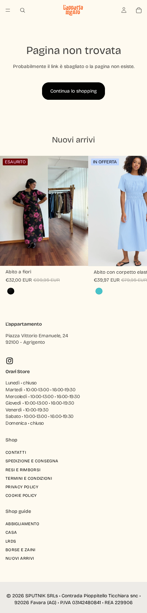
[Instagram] (9, 361)
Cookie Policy (21, 495)
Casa (11, 532)
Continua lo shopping (73, 91)
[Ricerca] (22, 10)
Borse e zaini (20, 549)
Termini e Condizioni (28, 478)
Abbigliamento (22, 523)
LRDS (10, 541)
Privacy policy (21, 487)
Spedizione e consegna (31, 461)
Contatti (15, 452)
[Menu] (8, 10)
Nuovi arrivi (19, 558)
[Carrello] (138, 10)
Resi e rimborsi (22, 469)
